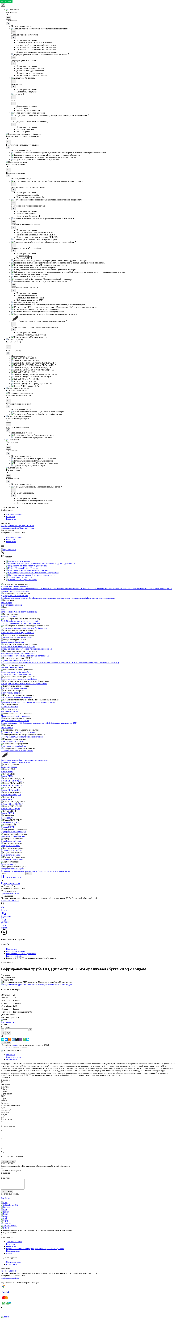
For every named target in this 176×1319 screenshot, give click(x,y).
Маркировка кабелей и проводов (15, 716)
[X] (17, 1039)
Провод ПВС (7, 818)
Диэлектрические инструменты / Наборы (19, 679)
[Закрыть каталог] (3, 5)
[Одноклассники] (9, 1039)
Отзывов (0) (11, 1059)
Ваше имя (5, 1173)
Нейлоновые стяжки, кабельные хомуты (18, 732)
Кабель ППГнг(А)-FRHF (12, 804)
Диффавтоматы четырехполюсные (99, 598)
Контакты (10, 517)
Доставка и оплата (14, 514)
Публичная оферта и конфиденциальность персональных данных (35, 1249)
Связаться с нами (26, 528)
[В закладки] (8, 1033)
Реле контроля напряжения (25, 612)
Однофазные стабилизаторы (13, 832)
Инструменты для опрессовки (14, 688)
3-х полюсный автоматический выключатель (99, 589)
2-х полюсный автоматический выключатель (59, 589)
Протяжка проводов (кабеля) (13, 746)
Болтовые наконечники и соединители (18, 653)
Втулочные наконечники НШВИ (15, 660)
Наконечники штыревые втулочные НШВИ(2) (98, 663)
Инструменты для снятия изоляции (16, 697)
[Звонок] (5, 1317)
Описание (10, 1055)
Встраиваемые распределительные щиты (19, 871)
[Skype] (27, 1039)
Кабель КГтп (6, 799)
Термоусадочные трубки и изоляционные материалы (24, 760)
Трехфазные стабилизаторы (13, 836)
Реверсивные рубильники (12, 642)
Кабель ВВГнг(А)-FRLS (11, 785)
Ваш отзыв (6, 1178)
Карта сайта (11, 1264)
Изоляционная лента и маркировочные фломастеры (24, 683)
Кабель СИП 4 (7, 813)
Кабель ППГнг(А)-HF (10, 808)
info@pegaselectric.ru (10, 528)
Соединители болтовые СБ (37, 656)
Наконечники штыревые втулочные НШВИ (58, 663)
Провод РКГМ (7, 827)
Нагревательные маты (10, 855)
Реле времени (7, 612)
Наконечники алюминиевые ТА (38, 649)
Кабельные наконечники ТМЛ (64, 723)
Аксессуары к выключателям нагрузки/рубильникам (24, 628)
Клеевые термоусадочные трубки (15, 762)
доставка (15, 1045)
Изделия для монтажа (15, 951)
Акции (9, 1253)
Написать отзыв (8, 1161)
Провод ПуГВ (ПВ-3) (10, 822)
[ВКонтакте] (6, 1039)
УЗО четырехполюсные (29, 623)
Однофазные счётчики (11, 841)
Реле (3, 609)
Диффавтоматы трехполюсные (70, 598)
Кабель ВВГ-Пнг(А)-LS (11, 781)
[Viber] (20, 1039)
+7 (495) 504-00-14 (9, 526)
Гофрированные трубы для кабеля (16, 672)
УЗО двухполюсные (10, 623)
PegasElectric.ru (10, 1233)
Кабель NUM (7, 771)
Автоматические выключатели (14, 586)
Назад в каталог (8, 963)
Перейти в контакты (10, 900)
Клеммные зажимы (9, 707)
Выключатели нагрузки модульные (16, 637)
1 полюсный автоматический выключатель (20, 589)
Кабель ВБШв (7, 776)
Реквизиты (11, 519)
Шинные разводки (9, 767)
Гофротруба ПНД (24, 674)
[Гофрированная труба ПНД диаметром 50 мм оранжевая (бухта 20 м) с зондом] (36, 984)
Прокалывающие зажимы (12, 741)
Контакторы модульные (11, 605)
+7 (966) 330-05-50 (26, 526)
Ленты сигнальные (9, 711)
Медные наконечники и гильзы (15, 720)
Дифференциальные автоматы (14, 595)
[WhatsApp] (24, 1039)
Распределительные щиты (12, 869)
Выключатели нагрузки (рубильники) (17, 633)
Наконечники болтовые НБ (13, 656)
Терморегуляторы (8, 864)
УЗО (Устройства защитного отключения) (19, 621)
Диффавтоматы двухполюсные (43, 598)
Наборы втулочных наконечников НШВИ (20, 663)
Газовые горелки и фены (12, 667)
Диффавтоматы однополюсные (15, 598)
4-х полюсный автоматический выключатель (140, 589)
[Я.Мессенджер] (2, 1039)
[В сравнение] (3, 1033)
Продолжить (7, 1191)
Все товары (8, 1022)
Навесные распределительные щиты (54, 871)
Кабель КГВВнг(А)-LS (11, 795)
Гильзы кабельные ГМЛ (12, 723)
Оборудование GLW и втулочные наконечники (22, 737)
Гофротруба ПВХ (9, 674)
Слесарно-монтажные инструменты (17, 751)
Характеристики (13, 1057)
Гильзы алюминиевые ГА (12, 649)
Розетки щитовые (8, 616)
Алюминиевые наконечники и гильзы (18, 646)
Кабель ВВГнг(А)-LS (10, 790)
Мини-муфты (7, 727)
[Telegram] (13, 1039)
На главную (11, 949)
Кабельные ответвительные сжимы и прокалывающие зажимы (28, 702)
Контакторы (6, 602)
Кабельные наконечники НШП (37, 723)
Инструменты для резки (11, 693)
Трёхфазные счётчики (10, 845)
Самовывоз (8, 1048)
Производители (13, 1251)
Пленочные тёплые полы (12, 859)
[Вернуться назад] (8, 18)
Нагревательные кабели (11, 850)
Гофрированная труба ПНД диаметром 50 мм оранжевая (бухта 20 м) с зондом (37, 1230)
